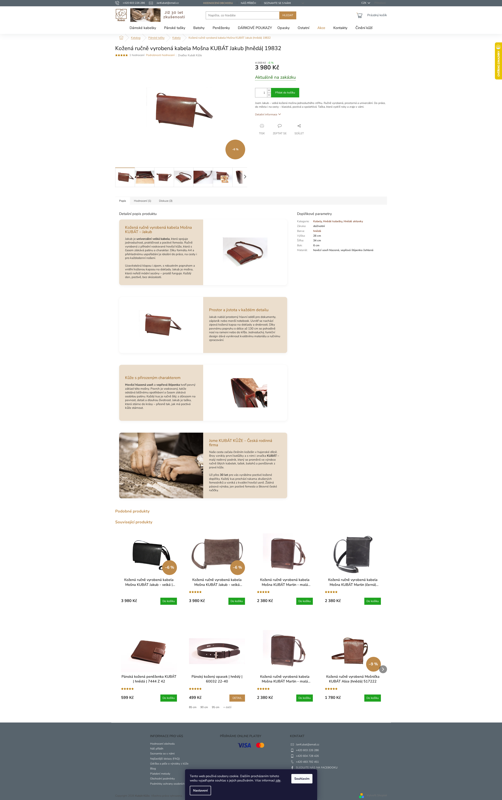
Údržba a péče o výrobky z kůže (169, 763)
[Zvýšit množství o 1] (269, 90)
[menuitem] (143, 28)
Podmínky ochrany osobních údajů (171, 784)
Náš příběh (248, 3)
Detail (237, 698)
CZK (364, 3)
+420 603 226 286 (307, 750)
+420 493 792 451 (307, 762)
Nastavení (200, 790)
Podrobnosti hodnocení (160, 55)
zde (278, 780)
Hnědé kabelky (332, 221)
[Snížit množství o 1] (269, 95)
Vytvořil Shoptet (377, 795)
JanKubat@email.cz (307, 744)
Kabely (317, 221)
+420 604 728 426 (307, 756)
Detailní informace (266, 114)
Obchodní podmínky (162, 778)
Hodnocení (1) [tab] (142, 201)
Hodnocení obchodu (218, 3)
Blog (153, 768)
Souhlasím (301, 779)
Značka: (190, 55)
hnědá (317, 231)
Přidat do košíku (285, 92)
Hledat (287, 15)
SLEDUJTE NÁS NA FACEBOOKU (316, 767)
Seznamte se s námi (277, 3)
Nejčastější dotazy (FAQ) (165, 759)
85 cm (192, 707)
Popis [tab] (122, 201)
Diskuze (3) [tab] (165, 201)
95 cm (215, 707)
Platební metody (160, 774)
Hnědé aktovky (353, 221)
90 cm (204, 707)
